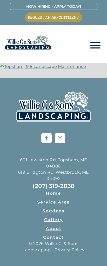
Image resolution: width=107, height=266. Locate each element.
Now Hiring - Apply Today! (53, 6)
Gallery (53, 219)
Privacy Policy (69, 249)
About (54, 228)
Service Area (53, 202)
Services (53, 210)
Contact (53, 237)
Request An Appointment (53, 17)
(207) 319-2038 (54, 186)
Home (53, 193)
